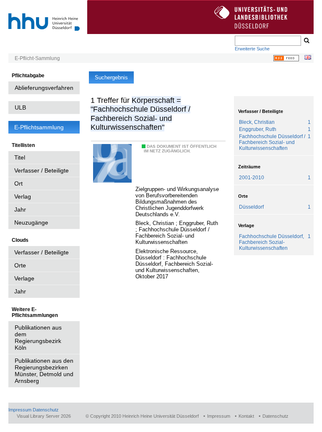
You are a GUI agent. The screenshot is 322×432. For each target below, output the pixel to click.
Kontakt (246, 416)
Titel (19, 157)
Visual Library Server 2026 (44, 416)
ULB (20, 107)
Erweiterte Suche (252, 48)
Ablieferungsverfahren (44, 87)
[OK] (306, 41)
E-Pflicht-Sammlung (37, 58)
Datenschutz (46, 409)
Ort (18, 183)
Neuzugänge (31, 222)
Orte (20, 265)
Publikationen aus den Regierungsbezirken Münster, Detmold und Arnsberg (44, 370)
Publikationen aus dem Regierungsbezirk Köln (38, 337)
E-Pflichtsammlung (39, 127)
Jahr (20, 209)
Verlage (24, 278)
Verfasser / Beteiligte (41, 170)
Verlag (22, 196)
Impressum (19, 409)
